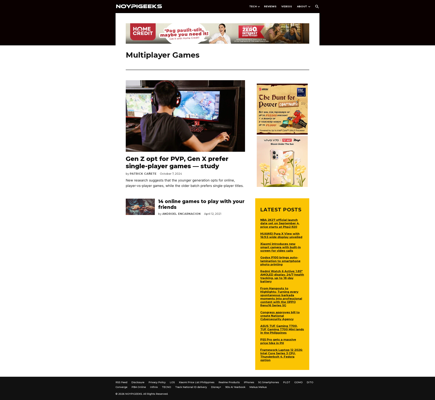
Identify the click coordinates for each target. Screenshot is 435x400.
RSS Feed (121, 382)
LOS (172, 382)
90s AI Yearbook (235, 387)
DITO (310, 382)
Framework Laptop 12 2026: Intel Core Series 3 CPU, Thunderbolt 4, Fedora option (281, 355)
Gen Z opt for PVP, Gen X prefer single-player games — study (177, 162)
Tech (253, 6)
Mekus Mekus (258, 387)
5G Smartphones (268, 382)
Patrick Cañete (143, 173)
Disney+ (216, 387)
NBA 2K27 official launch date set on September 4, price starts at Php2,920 (279, 223)
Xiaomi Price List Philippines (196, 382)
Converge (121, 387)
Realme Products (229, 382)
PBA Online (139, 387)
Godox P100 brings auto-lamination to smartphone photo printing (280, 261)
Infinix (154, 387)
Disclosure (137, 382)
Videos (286, 6)
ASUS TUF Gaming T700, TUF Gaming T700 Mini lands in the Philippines (282, 329)
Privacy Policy (157, 382)
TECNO (166, 387)
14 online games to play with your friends (201, 204)
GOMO (298, 382)
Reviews (270, 6)
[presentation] (259, 6)
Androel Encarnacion (181, 213)
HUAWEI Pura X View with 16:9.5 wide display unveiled (281, 235)
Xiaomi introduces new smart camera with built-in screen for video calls (280, 247)
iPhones (249, 382)
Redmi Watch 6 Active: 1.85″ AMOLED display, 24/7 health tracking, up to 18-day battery (282, 276)
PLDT (286, 382)
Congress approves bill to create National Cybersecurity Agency (280, 316)
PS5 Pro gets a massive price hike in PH (278, 341)
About (302, 6)
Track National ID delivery (191, 387)
